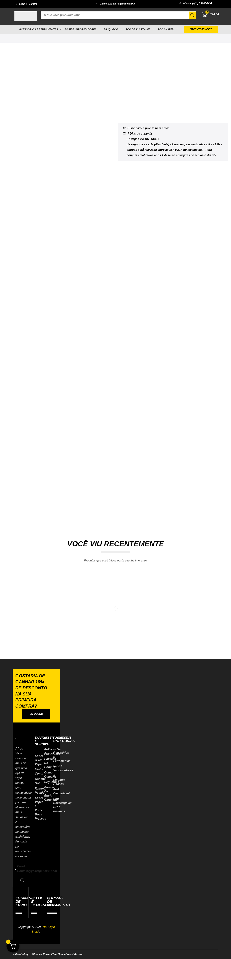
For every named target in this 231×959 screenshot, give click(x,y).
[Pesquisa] (192, 15)
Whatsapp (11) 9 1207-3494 (197, 3)
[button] (25, 4)
